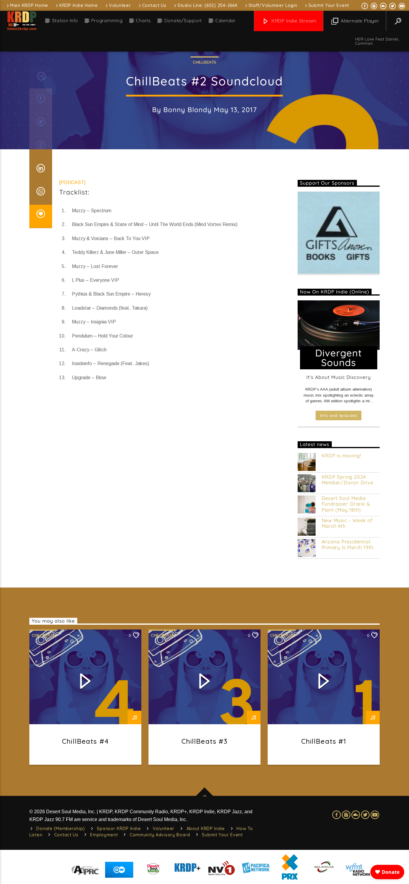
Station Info (65, 20)
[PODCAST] (72, 182)
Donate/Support (183, 20)
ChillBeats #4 (85, 741)
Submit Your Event (328, 5)
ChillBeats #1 (323, 741)
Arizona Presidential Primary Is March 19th (348, 544)
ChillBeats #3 (204, 741)
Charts (143, 20)
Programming (106, 20)
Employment (104, 835)
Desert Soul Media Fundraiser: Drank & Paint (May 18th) (346, 504)
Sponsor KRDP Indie (119, 828)
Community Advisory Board (160, 835)
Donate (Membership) (60, 828)
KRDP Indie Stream (293, 21)
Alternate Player (359, 21)
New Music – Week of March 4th (347, 523)
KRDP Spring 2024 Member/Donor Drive (347, 480)
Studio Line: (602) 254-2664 (207, 5)
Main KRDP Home (29, 5)
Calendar (225, 20)
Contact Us (154, 5)
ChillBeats (204, 62)
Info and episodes (338, 415)
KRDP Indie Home (78, 5)
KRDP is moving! (341, 456)
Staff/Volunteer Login (273, 5)
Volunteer (120, 5)
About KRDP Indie (206, 828)
